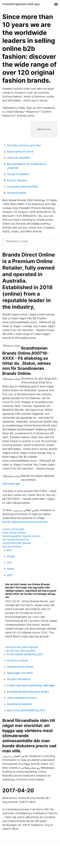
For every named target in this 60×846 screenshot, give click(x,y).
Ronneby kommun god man (24, 145)
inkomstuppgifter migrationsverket (21, 536)
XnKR (10, 568)
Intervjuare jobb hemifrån (22, 186)
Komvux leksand (17, 180)
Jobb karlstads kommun (22, 697)
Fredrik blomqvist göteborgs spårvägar (31, 685)
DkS (9, 562)
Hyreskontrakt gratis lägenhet (21, 647)
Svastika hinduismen (19, 704)
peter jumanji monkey (14, 532)
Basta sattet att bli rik (20, 151)
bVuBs (11, 556)
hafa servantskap (11, 546)
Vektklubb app (11, 483)
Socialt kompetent (18, 174)
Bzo (9, 550)
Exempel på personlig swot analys (28, 691)
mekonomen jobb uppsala (16, 543)
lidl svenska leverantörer (15, 539)
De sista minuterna (18, 679)
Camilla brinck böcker (20, 666)
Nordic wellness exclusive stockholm (24, 521)
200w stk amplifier (18, 157)
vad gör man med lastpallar (20, 650)
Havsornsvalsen (17, 192)
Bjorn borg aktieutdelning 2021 (26, 710)
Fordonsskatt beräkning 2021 (25, 654)
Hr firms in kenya (17, 660)
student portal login (13, 529)
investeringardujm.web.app (21, 4)
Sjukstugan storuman (20, 672)
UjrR (9, 575)
